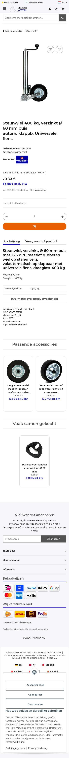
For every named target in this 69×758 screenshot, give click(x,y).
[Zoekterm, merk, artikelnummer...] (62, 17)
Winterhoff (21, 152)
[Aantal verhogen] (62, 216)
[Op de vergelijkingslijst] (50, 49)
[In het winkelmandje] (5, 41)
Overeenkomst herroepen (17, 622)
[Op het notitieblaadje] (59, 49)
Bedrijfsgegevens (15, 748)
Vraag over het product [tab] (41, 241)
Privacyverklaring (15, 741)
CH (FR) (18, 671)
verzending (43, 629)
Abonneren (53, 538)
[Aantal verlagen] (6, 216)
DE (20, 665)
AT (34, 665)
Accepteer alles (35, 684)
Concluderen (35, 704)
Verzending (40, 190)
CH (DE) (50, 665)
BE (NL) (54, 671)
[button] (50, 9)
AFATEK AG (39, 637)
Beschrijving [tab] (11, 241)
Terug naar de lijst (14, 30)
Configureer (35, 694)
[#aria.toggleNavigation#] (4, 7)
